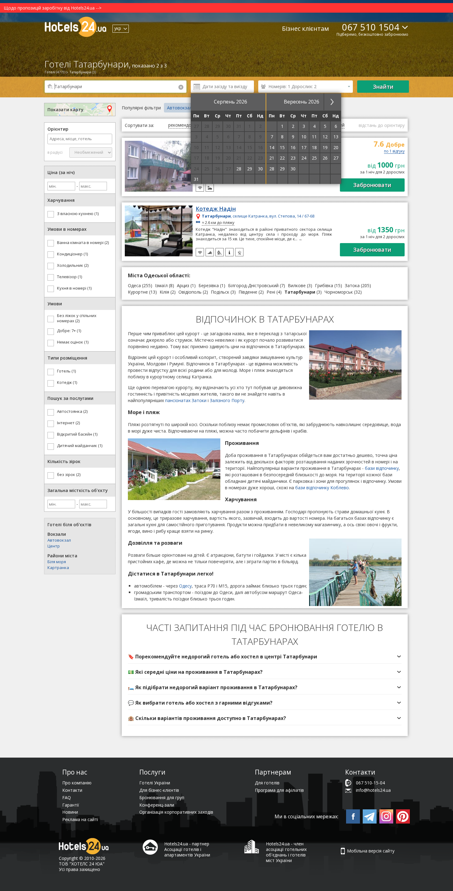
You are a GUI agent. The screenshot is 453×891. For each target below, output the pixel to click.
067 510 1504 (370, 27)
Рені (271, 292)
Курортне (138, 292)
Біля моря (56, 561)
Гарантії (70, 805)
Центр (53, 546)
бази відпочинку (382, 468)
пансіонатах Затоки (185, 400)
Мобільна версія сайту (370, 851)
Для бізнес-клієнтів (159, 790)
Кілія (164, 292)
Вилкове (297, 285)
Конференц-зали (156, 805)
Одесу (185, 586)
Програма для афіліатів (279, 790)
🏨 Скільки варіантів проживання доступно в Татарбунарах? (207, 718)
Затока (352, 285)
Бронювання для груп (161, 797)
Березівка (208, 285)
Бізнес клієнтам (305, 28)
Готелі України (154, 783)
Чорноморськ (338, 292)
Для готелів (267, 783)
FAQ (66, 797)
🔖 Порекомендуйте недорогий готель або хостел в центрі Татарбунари (222, 656)
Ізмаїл (161, 285)
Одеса (134, 285)
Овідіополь (190, 292)
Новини (70, 812)
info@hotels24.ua (373, 790)
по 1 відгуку (394, 151)
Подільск (220, 292)
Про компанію (77, 783)
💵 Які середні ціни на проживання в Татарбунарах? (195, 672)
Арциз (183, 285)
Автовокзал (59, 540)
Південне (248, 292)
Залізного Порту (227, 400)
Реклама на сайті (80, 819)
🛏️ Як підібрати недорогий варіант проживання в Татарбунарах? (212, 687)
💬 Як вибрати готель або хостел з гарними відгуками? (200, 702)
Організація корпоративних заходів (176, 812)
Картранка (58, 567)
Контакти (72, 790)
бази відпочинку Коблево (322, 487)
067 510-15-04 (370, 783)
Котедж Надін (216, 208)
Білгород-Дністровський (253, 285)
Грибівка (324, 285)
